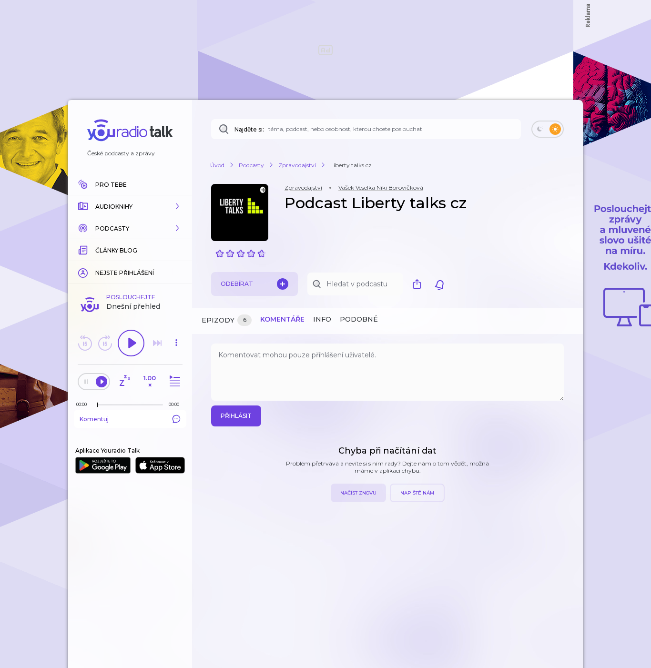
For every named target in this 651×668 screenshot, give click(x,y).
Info (322, 319)
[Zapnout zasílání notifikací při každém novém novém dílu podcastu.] (439, 284)
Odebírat (237, 283)
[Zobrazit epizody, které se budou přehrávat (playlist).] (173, 381)
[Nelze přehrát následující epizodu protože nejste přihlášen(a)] (157, 343)
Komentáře (282, 319)
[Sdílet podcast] (419, 284)
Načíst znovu (358, 493)
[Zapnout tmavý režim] (547, 129)
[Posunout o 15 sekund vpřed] (105, 343)
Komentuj (94, 419)
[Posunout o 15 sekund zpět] (85, 343)
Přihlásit (236, 415)
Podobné (359, 319)
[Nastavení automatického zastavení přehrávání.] (124, 381)
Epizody (224, 320)
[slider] (97, 405)
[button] (130, 206)
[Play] (131, 343)
